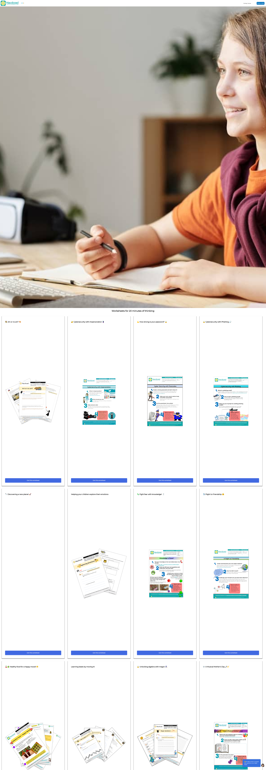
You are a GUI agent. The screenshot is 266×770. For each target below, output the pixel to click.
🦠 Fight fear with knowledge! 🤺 (150, 494)
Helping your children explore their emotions (89, 494)
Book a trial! (260, 3)
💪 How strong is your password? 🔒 (152, 322)
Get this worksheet (33, 480)
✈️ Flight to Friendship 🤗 (213, 494)
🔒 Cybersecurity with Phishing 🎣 (217, 322)
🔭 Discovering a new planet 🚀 (18, 494)
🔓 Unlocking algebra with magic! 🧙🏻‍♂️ (152, 667)
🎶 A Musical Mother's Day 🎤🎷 (216, 667)
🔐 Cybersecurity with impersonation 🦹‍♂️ (87, 322)
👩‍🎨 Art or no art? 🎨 (13, 322)
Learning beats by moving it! (83, 667)
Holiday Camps (247, 3)
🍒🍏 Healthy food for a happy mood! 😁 (21, 667)
